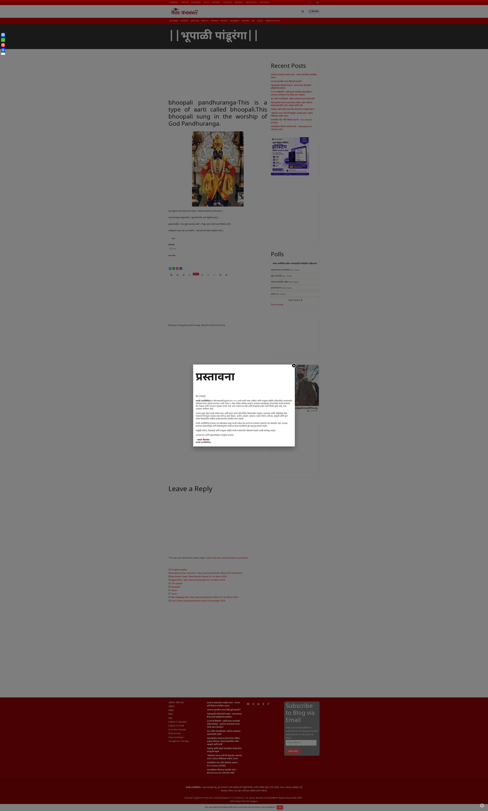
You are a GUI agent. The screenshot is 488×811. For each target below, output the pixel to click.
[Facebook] (3, 34)
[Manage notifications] (482, 805)
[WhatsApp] (3, 39)
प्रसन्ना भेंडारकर (203, 440)
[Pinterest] (3, 45)
